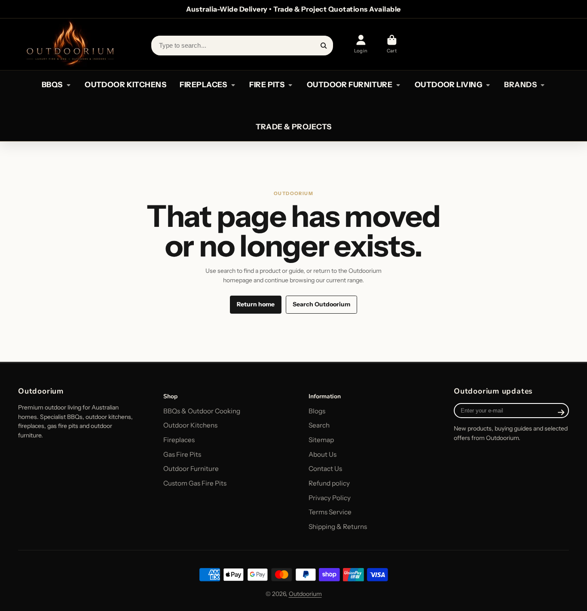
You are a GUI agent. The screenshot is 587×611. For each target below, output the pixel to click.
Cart (391, 44)
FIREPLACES (203, 84)
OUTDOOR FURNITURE (349, 84)
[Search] (324, 45)
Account (360, 44)
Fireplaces (179, 440)
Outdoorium (305, 594)
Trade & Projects (294, 126)
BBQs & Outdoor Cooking (201, 411)
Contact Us (325, 468)
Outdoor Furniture (191, 468)
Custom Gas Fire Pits (194, 483)
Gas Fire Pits (182, 454)
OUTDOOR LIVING (448, 84)
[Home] (69, 44)
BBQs (52, 84)
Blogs (317, 411)
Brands (520, 84)
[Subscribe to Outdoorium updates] (561, 412)
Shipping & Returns (338, 526)
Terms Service (330, 512)
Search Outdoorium (321, 304)
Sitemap (321, 440)
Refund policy (329, 483)
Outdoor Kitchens (190, 425)
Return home (256, 304)
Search (319, 425)
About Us (322, 454)
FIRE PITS (266, 84)
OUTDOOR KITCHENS (125, 84)
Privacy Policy (330, 498)
